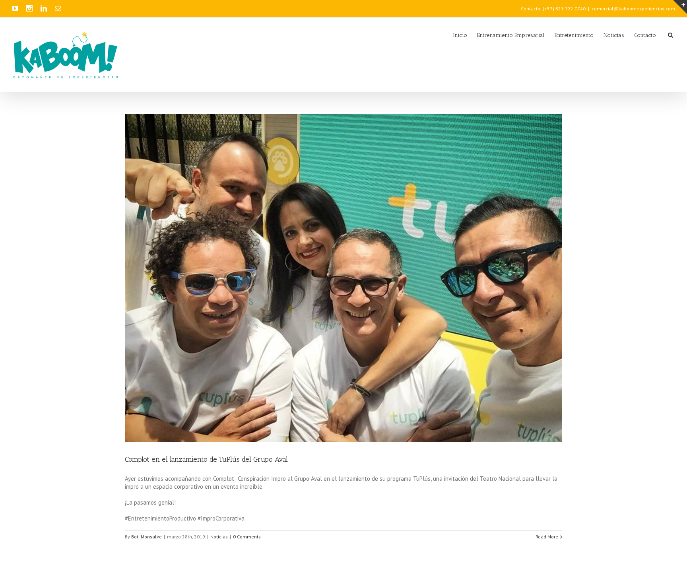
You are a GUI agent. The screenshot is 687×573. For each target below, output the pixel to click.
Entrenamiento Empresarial (511, 35)
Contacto (645, 35)
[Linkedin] (44, 8)
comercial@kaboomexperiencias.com (633, 9)
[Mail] (58, 8)
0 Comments (247, 537)
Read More (547, 537)
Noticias (614, 35)
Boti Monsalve (146, 537)
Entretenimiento (574, 35)
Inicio (460, 35)
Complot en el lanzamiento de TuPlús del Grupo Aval (206, 459)
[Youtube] (15, 8)
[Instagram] (29, 8)
